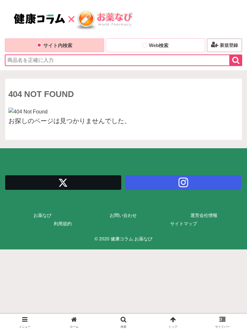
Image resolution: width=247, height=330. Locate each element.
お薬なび (42, 215)
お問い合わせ (123, 215)
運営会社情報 (203, 215)
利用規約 (63, 223)
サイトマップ (183, 223)
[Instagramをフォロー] (183, 182)
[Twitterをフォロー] (63, 182)
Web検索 (159, 45)
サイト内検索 (57, 45)
